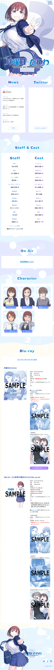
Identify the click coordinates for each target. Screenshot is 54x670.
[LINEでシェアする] (51, 661)
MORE (13, 128)
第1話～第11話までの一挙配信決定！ (11, 115)
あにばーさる (34, 390)
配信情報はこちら (27, 261)
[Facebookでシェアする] (47, 661)
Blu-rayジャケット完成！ (8, 121)
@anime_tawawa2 (40, 128)
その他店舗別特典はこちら (39, 468)
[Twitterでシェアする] (44, 661)
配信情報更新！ (8, 92)
